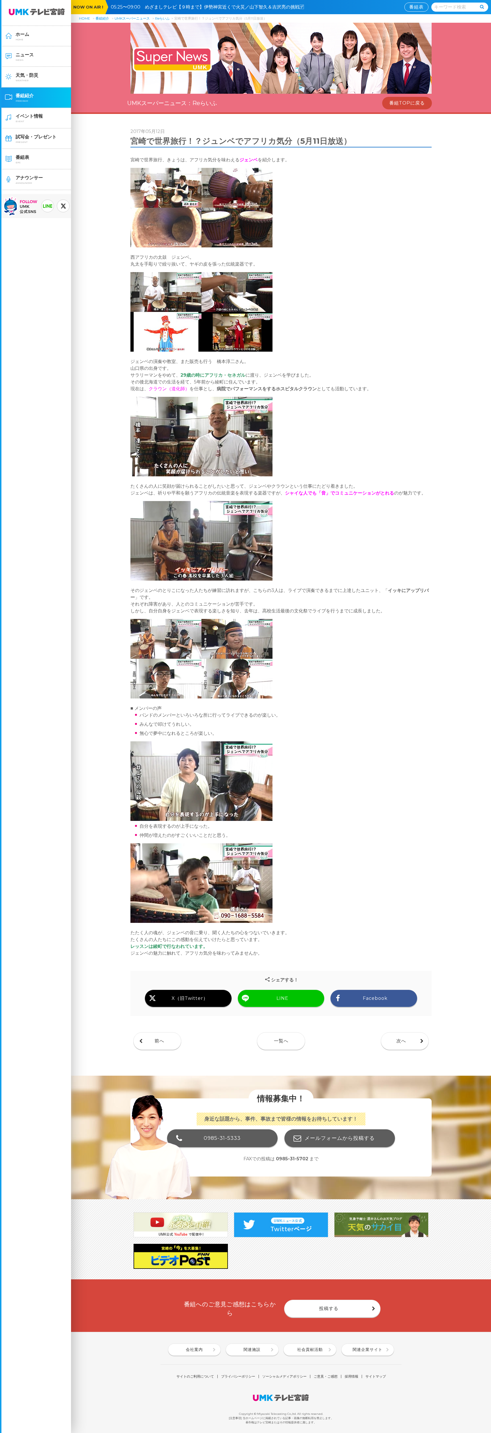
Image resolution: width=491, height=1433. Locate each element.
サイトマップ (375, 1376)
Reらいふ (162, 18)
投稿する (328, 1308)
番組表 (416, 7)
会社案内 (194, 1349)
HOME (84, 18)
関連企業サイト (367, 1349)
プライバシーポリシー (238, 1376)
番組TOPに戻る (407, 103)
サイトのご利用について (195, 1376)
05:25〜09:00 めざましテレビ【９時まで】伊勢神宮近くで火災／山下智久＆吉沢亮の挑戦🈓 (210, 7)
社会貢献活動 (310, 1349)
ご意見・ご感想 (326, 1376)
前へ (159, 1041)
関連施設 (252, 1349)
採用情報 (351, 1376)
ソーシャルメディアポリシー (284, 1376)
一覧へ (281, 1041)
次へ (401, 1041)
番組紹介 (102, 18)
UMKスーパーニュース (132, 18)
